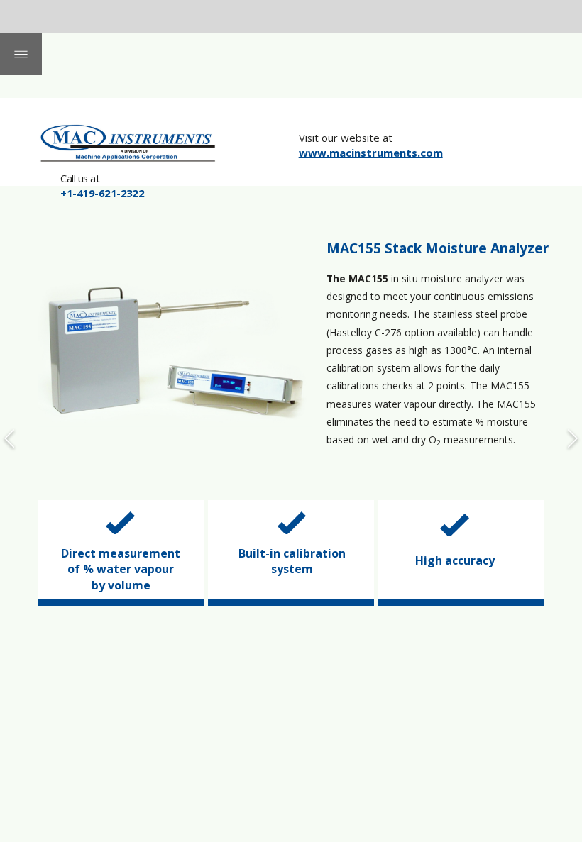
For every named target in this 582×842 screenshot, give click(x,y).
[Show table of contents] (21, 54)
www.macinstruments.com (371, 152)
